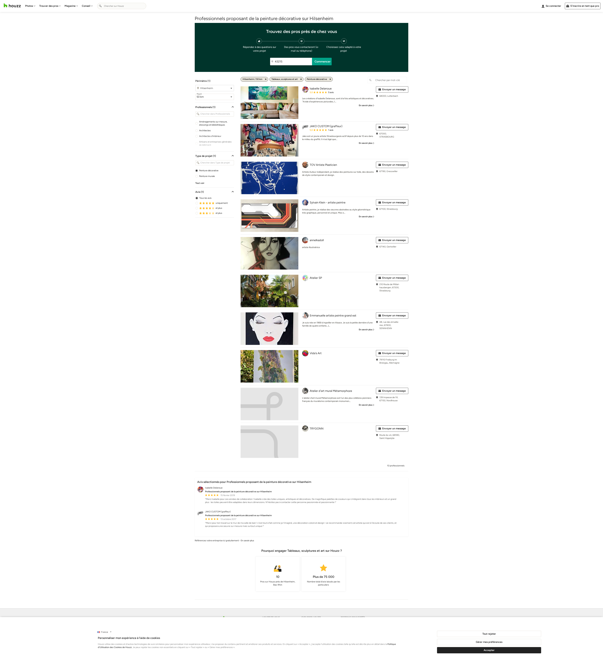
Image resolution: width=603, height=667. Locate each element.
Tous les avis (205, 198)
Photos (29, 5)
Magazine (70, 5)
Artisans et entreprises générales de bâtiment (215, 143)
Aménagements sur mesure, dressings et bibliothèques (213, 123)
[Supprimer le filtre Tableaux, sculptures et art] (301, 79)
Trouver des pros (48, 5)
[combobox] (121, 6)
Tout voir (199, 183)
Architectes (205, 130)
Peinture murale (207, 176)
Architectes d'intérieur (210, 136)
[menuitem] (30, 5)
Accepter (489, 650)
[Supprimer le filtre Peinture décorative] (330, 79)
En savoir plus (247, 540)
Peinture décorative (208, 170)
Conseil (86, 5)
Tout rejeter (489, 633)
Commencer (323, 61)
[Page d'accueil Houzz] (12, 5)
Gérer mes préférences (489, 641)
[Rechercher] (100, 6)
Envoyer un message (394, 89)
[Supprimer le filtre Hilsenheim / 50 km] (265, 79)
